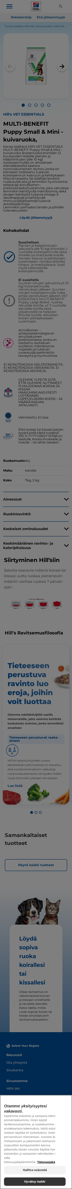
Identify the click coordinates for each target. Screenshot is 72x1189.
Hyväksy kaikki (34, 1181)
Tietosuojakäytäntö (50, 1162)
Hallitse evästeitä (35, 1170)
